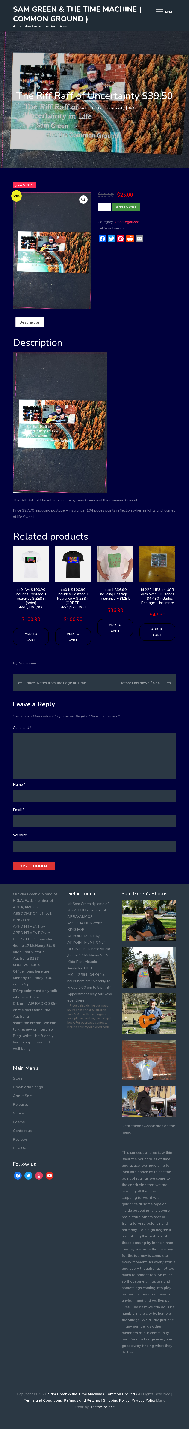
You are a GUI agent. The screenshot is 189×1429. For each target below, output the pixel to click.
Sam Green (28, 663)
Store (17, 1078)
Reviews (20, 1139)
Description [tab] (29, 322)
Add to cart (126, 207)
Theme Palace (102, 1406)
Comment (22, 727)
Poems (19, 1122)
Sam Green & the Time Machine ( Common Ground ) (77, 14)
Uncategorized (127, 221)
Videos (19, 1113)
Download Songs (28, 1087)
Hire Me (19, 1148)
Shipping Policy (116, 1400)
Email (18, 809)
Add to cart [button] (31, 637)
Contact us (22, 1130)
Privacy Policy (144, 1400)
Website (20, 835)
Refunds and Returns (82, 1400)
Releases (21, 1104)
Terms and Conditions (43, 1400)
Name (19, 784)
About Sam (22, 1095)
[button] (83, 199)
